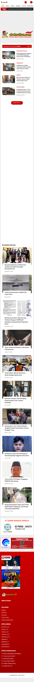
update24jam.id (6, 646)
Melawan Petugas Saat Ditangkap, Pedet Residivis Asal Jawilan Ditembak (15, 400)
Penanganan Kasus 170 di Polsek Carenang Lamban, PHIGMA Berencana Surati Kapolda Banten (23, 91)
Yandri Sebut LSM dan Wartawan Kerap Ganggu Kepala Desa (15, 374)
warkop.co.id (5, 632)
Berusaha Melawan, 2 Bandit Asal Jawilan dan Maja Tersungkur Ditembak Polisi (15, 267)
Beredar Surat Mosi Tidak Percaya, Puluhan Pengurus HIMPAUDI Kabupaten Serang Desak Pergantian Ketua (16, 321)
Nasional (18, 6)
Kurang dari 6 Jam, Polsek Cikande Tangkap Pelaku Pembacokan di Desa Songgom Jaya (17, 428)
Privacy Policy (5, 617)
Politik (24, 6)
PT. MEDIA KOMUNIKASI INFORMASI (11, 653)
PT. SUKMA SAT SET (7, 666)
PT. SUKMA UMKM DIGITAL (9, 663)
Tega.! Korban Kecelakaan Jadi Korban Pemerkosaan (17, 348)
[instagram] (10, 603)
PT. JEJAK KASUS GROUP (8, 656)
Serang (18, 75)
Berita (7, 6)
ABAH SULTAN (21, 675)
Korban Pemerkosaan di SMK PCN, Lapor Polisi (16, 293)
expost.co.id (5, 629)
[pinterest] (8, 603)
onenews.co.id (5, 634)
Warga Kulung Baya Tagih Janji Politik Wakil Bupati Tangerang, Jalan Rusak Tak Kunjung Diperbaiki (17, 506)
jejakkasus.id (5, 641)
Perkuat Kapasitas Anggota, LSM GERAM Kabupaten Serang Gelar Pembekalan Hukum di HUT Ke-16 (24, 55)
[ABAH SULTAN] (4, 3)
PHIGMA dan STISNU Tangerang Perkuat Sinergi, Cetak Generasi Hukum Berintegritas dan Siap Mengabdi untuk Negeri (24, 67)
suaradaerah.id (5, 644)
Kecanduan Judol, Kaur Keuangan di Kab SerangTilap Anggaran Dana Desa (17, 454)
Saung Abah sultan (22, 51)
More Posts (16, 102)
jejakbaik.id (5, 639)
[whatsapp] (6, 603)
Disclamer (4, 615)
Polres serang (20, 87)
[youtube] (12, 603)
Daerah (12, 6)
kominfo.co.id (5, 627)
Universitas (20, 63)
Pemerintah (30, 6)
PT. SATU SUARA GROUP (8, 661)
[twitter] (4, 603)
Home (3, 6)
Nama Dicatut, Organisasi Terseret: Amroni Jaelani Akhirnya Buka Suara (23, 79)
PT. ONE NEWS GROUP (8, 658)
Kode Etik (4, 612)
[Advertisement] (17, 19)
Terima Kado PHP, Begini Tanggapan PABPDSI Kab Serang (16, 480)
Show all (29, 46)
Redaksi (4, 610)
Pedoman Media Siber (7, 620)
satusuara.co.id (6, 637)
